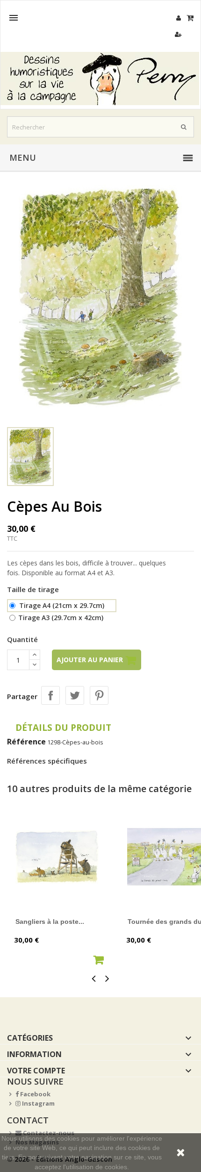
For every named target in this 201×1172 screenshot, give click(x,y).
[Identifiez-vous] (178, 18)
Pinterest (99, 695)
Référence (26, 741)
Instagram (38, 1103)
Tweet (74, 695)
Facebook (34, 1094)
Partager (50, 695)
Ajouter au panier (91, 659)
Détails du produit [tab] (63, 728)
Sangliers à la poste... (49, 921)
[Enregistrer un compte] (178, 34)
